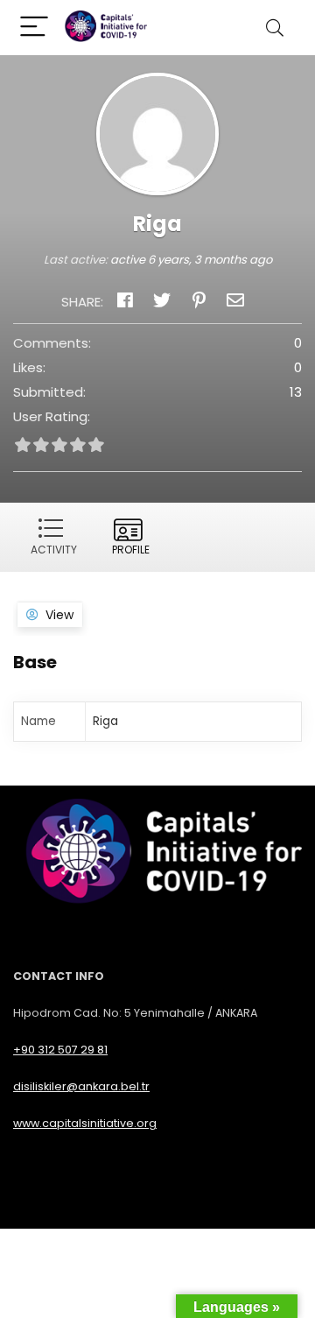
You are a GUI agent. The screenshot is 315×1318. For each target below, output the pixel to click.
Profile (131, 549)
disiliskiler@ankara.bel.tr (81, 1086)
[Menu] (34, 27)
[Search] (275, 27)
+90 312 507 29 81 (60, 1049)
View (60, 615)
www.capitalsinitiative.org (85, 1123)
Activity (54, 549)
